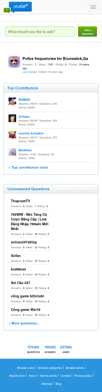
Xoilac (16, 255)
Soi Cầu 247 (20, 282)
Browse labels (75, 368)
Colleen (24, 116)
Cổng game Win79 (25, 309)
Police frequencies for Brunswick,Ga (55, 58)
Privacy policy (83, 375)
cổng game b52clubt (27, 296)
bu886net (18, 269)
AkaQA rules (17, 375)
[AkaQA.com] (18, 7)
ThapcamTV (20, 200)
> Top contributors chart (28, 167)
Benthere (25, 150)
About (32, 375)
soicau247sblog (24, 242)
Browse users (26, 368)
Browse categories (50, 368)
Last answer (30, 72)
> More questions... (24, 323)
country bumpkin (31, 133)
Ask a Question (87, 31)
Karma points (48, 375)
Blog (58, 384)
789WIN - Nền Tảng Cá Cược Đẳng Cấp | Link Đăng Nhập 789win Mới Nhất (29, 221)
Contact (65, 375)
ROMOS (24, 99)
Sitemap (46, 384)
